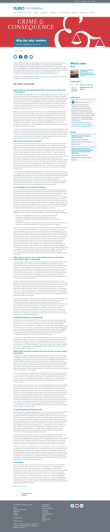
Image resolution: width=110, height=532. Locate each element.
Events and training (64, 12)
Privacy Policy (46, 506)
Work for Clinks (46, 519)
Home (16, 51)
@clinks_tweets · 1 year (83, 102)
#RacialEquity (88, 126)
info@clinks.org (17, 521)
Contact (76, 1)
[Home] (28, 8)
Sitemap (44, 521)
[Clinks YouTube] (77, 505)
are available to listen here (39, 76)
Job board (92, 12)
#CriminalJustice (76, 126)
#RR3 (82, 126)
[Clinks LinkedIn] (81, 505)
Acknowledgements (47, 513)
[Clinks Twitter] (72, 505)
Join (89, 1)
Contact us (45, 510)
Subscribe (83, 1)
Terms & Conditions (47, 508)
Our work (36, 12)
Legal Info (44, 515)
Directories (75, 12)
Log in (93, 1)
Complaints (45, 512)
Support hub (83, 12)
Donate (44, 517)
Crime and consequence (21, 486)
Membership (44, 12)
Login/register (46, 504)
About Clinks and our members (22, 12)
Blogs (21, 51)
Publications (53, 12)
